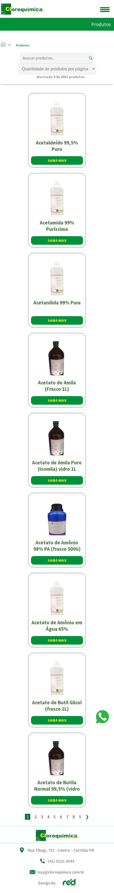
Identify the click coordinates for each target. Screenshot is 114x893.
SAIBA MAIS (57, 160)
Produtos (101, 24)
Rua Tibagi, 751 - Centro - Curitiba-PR (61, 850)
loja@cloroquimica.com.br (61, 872)
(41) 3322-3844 (61, 861)
